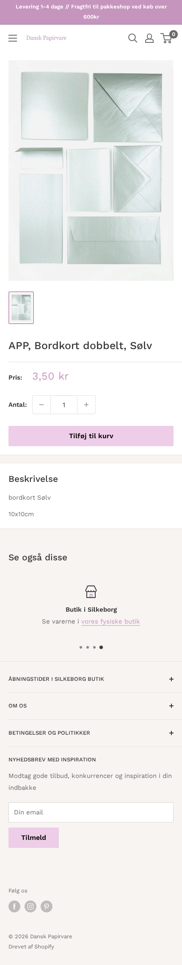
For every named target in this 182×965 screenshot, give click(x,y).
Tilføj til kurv (91, 436)
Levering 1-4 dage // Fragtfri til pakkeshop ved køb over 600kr (91, 11)
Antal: (17, 404)
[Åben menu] (12, 38)
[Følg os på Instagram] (30, 906)
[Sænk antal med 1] (41, 405)
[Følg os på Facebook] (14, 906)
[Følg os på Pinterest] (46, 906)
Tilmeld (33, 838)
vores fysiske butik (110, 621)
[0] (166, 38)
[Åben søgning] (133, 38)
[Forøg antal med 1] (86, 405)
